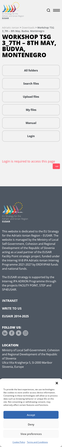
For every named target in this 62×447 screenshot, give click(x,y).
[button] (57, 382)
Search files (31, 83)
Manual (31, 123)
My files (31, 110)
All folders (31, 70)
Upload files (31, 97)
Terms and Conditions (37, 442)
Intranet (10, 301)
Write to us (12, 308)
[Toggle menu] (56, 10)
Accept (31, 415)
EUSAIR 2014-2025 (15, 316)
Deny (31, 424)
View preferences (31, 434)
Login (31, 136)
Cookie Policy (19, 442)
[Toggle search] (48, 10)
